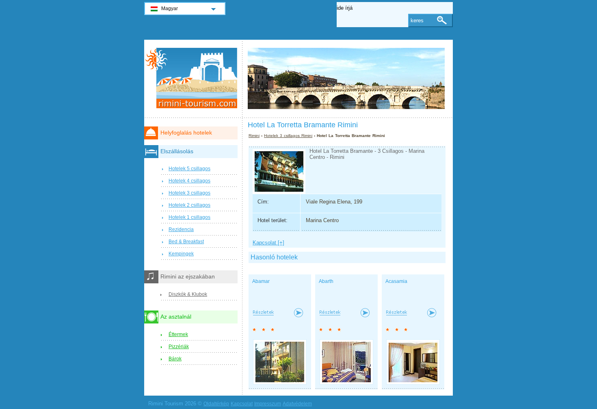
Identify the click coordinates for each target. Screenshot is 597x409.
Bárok (175, 359)
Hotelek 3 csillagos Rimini (288, 135)
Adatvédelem (297, 404)
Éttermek (178, 334)
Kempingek (181, 254)
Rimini (254, 135)
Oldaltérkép (216, 404)
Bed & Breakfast (186, 241)
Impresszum (267, 404)
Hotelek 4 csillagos (189, 181)
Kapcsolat (242, 404)
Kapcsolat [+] (268, 243)
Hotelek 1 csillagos (189, 217)
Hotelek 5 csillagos (189, 168)
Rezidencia (181, 229)
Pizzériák (179, 346)
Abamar (261, 281)
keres (417, 20)
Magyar (169, 8)
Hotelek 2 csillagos (189, 205)
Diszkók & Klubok (188, 294)
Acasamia (396, 281)
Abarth (326, 281)
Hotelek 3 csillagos (189, 193)
